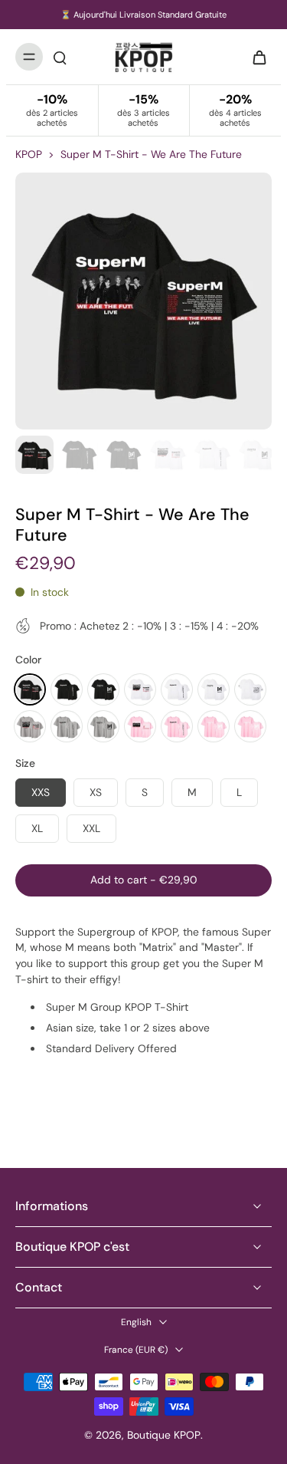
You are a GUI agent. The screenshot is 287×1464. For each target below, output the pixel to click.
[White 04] (250, 689)
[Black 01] (29, 689)
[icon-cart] (255, 56)
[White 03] (213, 689)
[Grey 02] (66, 726)
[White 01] (140, 689)
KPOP (28, 154)
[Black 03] (103, 689)
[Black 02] (66, 689)
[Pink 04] (250, 726)
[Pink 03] (213, 726)
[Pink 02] (176, 726)
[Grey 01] (29, 726)
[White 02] (176, 689)
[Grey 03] (103, 726)
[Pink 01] (140, 726)
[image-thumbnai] (34, 455)
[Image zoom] (143, 301)
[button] (143, 880)
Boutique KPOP (164, 1435)
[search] (60, 56)
